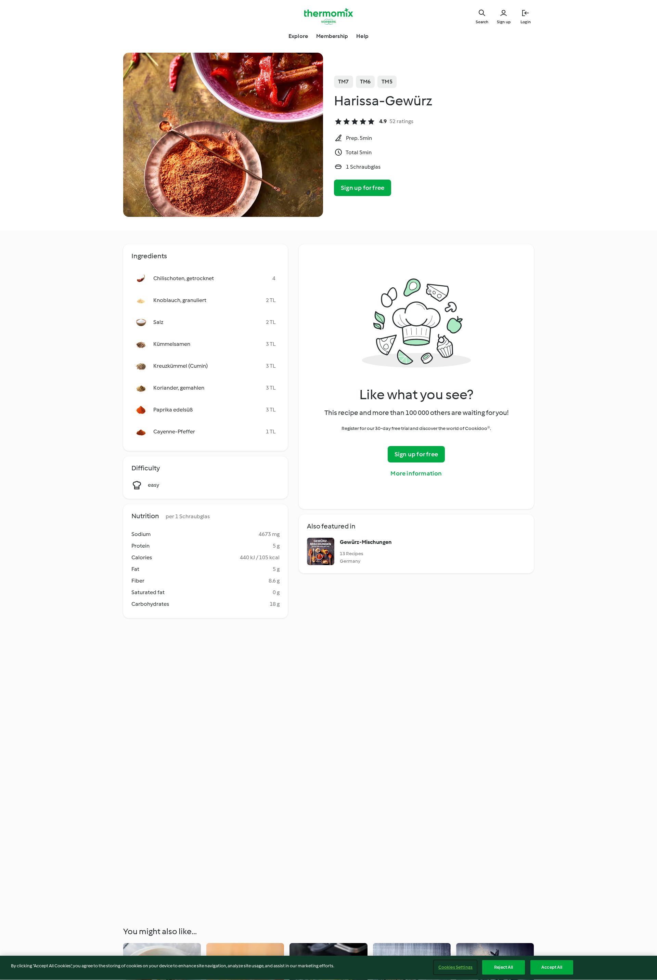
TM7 (343, 81)
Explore (298, 36)
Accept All (551, 967)
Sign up (504, 21)
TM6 (365, 81)
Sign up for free (362, 188)
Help (362, 36)
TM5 (387, 81)
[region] (328, 968)
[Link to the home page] (328, 16)
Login (525, 21)
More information (416, 473)
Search (482, 21)
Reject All (503, 967)
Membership (332, 36)
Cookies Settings (455, 967)
